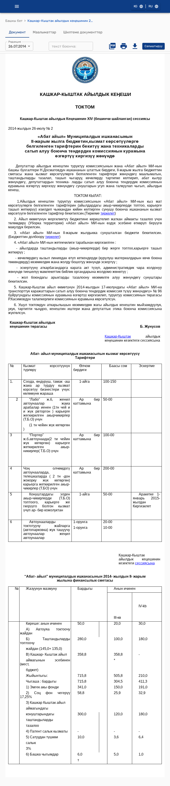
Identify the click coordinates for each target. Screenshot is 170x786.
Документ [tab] (17, 32)
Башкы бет (14, 21)
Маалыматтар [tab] (44, 32)
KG (135, 6)
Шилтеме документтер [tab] (82, 32)
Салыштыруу (153, 46)
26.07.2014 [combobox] (17, 46)
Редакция (14, 41)
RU (151, 6)
